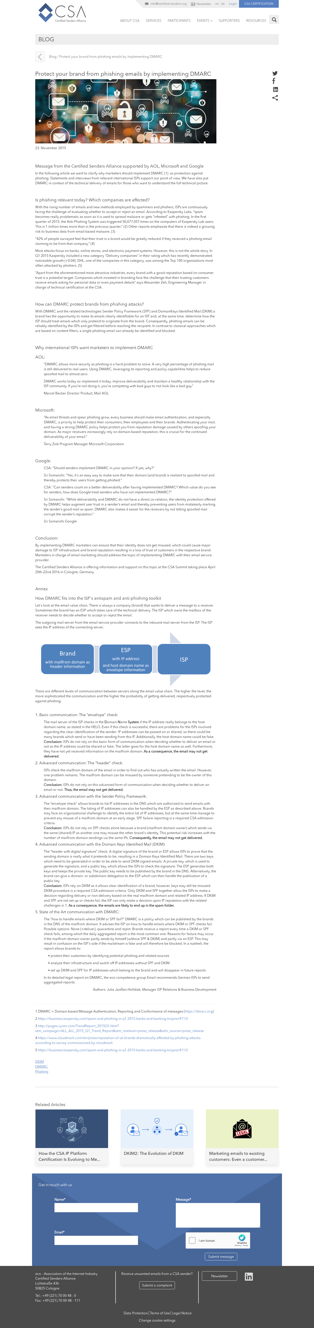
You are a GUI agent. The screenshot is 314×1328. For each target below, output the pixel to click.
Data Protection (136, 1313)
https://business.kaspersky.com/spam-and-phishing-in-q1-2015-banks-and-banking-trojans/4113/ (113, 1018)
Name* (59, 1199)
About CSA (129, 20)
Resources (256, 20)
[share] (275, 89)
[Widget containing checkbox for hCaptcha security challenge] (218, 1240)
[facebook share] (273, 80)
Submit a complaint (157, 1285)
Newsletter (219, 1276)
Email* (59, 1232)
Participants (179, 20)
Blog (52, 56)
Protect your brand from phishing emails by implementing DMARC (110, 56)
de (223, 4)
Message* (183, 1199)
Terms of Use (160, 1313)
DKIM (39, 1061)
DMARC (41, 1066)
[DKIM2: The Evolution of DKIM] (157, 1127)
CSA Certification (258, 4)
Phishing (41, 1071)
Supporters (229, 20)
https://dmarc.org (199, 1011)
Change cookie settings (157, 1320)
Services (153, 20)
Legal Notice (182, 1313)
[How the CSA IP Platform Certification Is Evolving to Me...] (71, 1127)
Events (203, 20)
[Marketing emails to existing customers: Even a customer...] (242, 1127)
